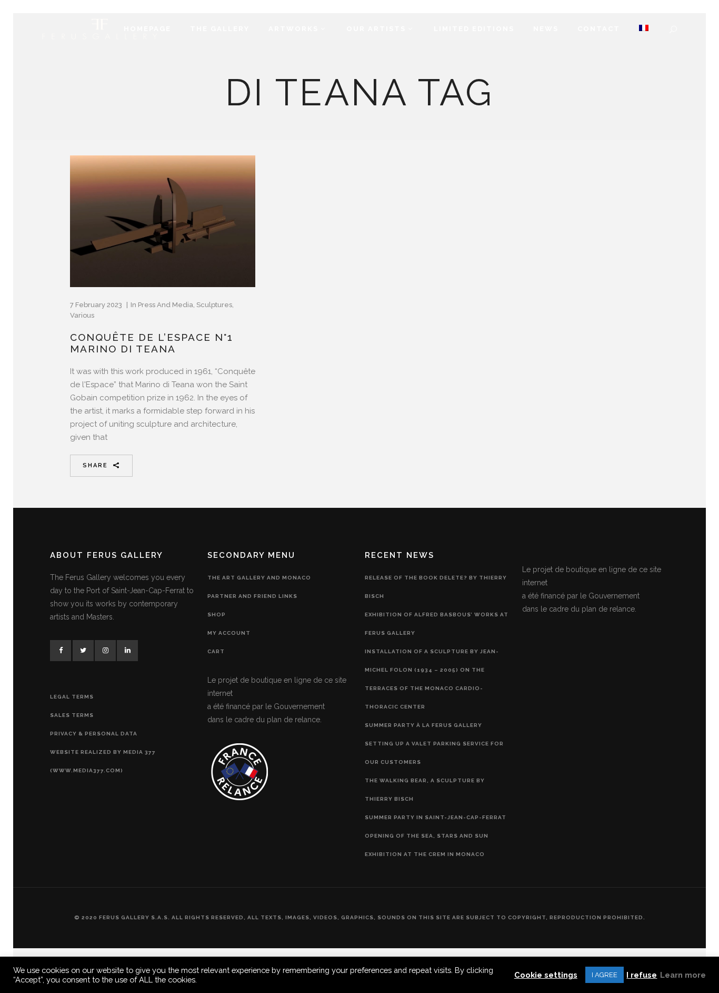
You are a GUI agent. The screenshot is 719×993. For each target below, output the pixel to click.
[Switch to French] (644, 29)
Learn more (683, 974)
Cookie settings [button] (545, 974)
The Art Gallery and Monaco (259, 578)
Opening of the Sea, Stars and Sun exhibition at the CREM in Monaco (426, 845)
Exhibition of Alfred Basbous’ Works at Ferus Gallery (436, 624)
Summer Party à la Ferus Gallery (423, 725)
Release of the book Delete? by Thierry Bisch (436, 587)
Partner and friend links (252, 596)
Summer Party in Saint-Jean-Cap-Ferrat (435, 817)
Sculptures (214, 305)
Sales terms (72, 715)
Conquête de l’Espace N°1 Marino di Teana (151, 343)
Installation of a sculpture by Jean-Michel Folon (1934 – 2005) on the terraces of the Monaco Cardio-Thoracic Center (432, 679)
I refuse (641, 974)
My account (229, 633)
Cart (216, 651)
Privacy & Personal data (93, 733)
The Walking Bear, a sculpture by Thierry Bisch (425, 790)
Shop (216, 614)
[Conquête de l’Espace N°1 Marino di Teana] (162, 221)
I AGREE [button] (604, 975)
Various (82, 315)
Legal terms (72, 697)
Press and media (165, 305)
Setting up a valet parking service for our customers (434, 753)
